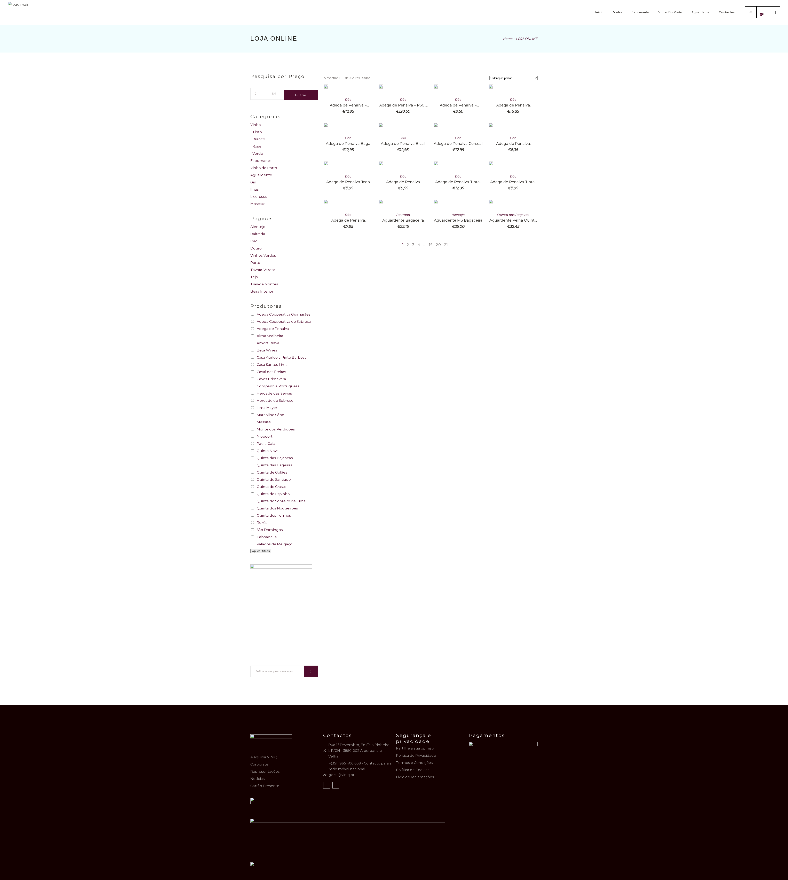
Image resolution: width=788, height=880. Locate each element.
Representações (265, 771)
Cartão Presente (264, 786)
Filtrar (301, 95)
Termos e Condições (414, 763)
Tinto (257, 132)
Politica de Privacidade (416, 755)
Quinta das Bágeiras (513, 215)
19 (431, 245)
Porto (255, 263)
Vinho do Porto (263, 168)
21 (446, 245)
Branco (258, 139)
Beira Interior (261, 291)
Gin (253, 182)
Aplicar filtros (261, 551)
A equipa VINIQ (263, 757)
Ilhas (254, 189)
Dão (348, 100)
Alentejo (458, 215)
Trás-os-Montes (264, 284)
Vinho (255, 125)
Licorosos (258, 197)
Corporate (259, 764)
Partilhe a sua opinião (415, 748)
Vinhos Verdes (263, 255)
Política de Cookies (413, 770)
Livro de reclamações (415, 777)
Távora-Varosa (262, 270)
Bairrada (403, 215)
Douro (256, 248)
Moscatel (258, 204)
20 (438, 245)
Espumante (260, 161)
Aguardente (261, 175)
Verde (257, 153)
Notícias (257, 779)
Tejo (254, 277)
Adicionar (375, 90)
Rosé (256, 146)
